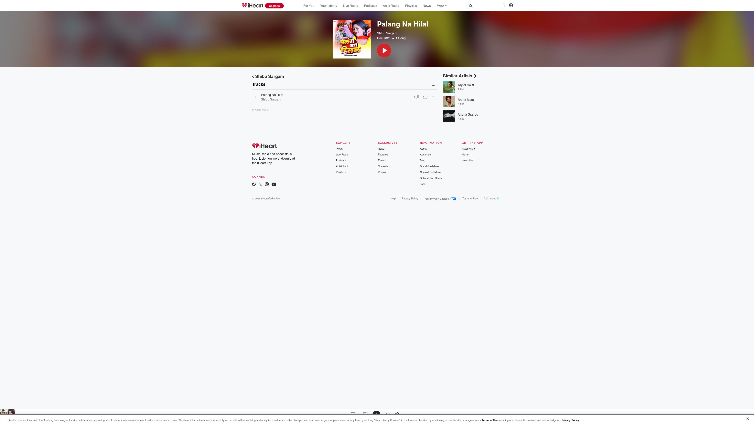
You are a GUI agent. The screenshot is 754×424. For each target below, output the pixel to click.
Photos (382, 172)
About (423, 148)
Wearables (468, 160)
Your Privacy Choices (436, 198)
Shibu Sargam (387, 33)
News (427, 5)
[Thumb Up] (425, 97)
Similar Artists (457, 75)
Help (393, 198)
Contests (383, 166)
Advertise (425, 154)
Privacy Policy (410, 198)
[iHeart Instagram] (267, 184)
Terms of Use (470, 198)
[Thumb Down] (416, 97)
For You (308, 5)
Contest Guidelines (431, 172)
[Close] (747, 418)
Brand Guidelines (429, 166)
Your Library (328, 5)
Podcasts (370, 5)
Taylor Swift (466, 85)
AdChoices (490, 198)
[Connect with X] (260, 184)
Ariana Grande (468, 114)
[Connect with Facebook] (254, 184)
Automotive (468, 148)
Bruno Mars (466, 99)
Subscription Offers (431, 178)
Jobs (422, 184)
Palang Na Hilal (272, 94)
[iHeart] (252, 6)
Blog (422, 160)
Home (465, 154)
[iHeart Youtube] (274, 184)
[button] (384, 50)
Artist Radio (391, 5)
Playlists (411, 5)
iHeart (339, 148)
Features (383, 154)
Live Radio (350, 5)
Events (382, 160)
